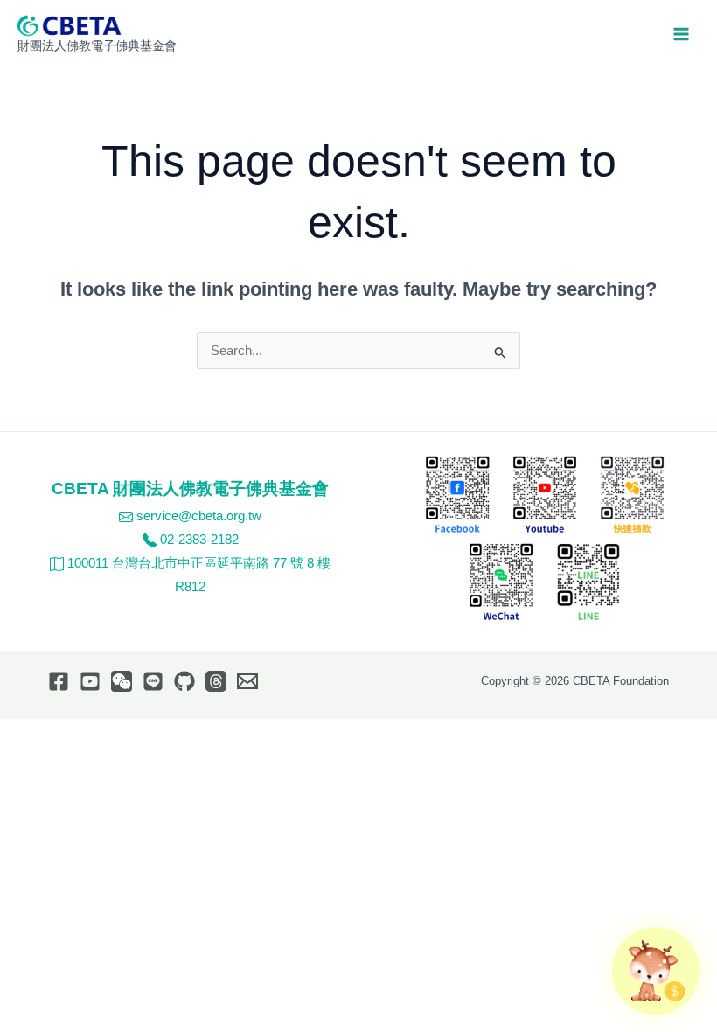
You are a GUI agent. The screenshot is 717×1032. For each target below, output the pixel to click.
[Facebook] (58, 681)
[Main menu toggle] (681, 34)
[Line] (153, 681)
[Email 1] (247, 681)
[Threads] (215, 681)
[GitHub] (184, 681)
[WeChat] (121, 681)
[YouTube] (90, 681)
